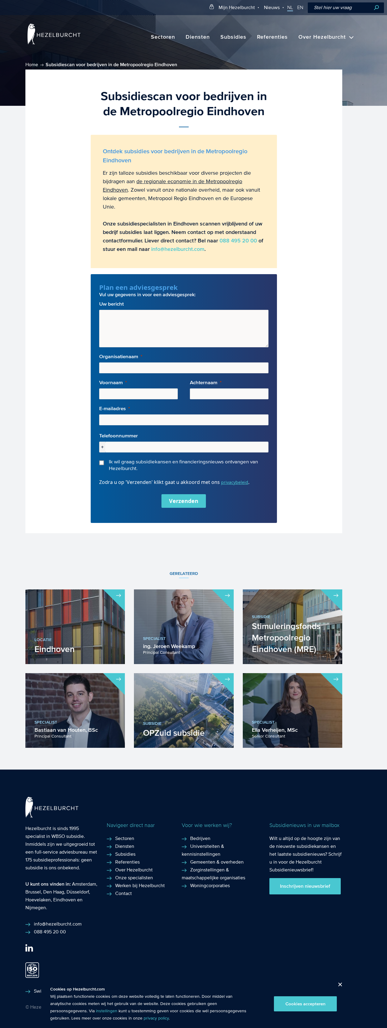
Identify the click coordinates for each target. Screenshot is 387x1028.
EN (300, 7)
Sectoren (163, 37)
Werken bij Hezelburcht (140, 885)
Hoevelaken (38, 900)
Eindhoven (64, 900)
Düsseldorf (78, 892)
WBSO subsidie (67, 836)
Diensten (198, 37)
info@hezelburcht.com (177, 249)
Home (31, 64)
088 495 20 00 (238, 241)
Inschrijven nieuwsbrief (305, 886)
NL (290, 7)
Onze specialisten (134, 877)
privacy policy (156, 1018)
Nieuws (272, 7)
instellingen (106, 1011)
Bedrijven (200, 838)
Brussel (33, 892)
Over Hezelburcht (322, 37)
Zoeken (376, 7)
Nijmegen (35, 907)
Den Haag (53, 892)
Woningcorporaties (210, 885)
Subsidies (233, 37)
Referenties (272, 37)
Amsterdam (84, 884)
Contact (123, 893)
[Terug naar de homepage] (54, 43)
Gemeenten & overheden (217, 862)
